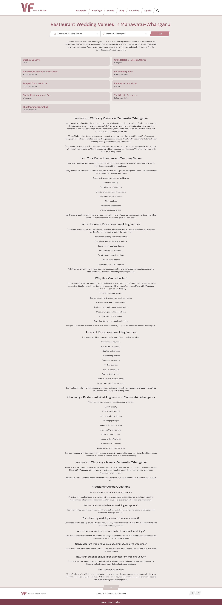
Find (160, 34)
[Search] (157, 11)
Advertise (134, 10)
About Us (100, 593)
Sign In (147, 10)
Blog (121, 10)
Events (110, 10)
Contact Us (111, 593)
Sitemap (122, 593)
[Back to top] (111, 587)
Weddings (97, 10)
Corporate (81, 10)
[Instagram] (198, 593)
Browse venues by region (110, 602)
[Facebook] (192, 593)
